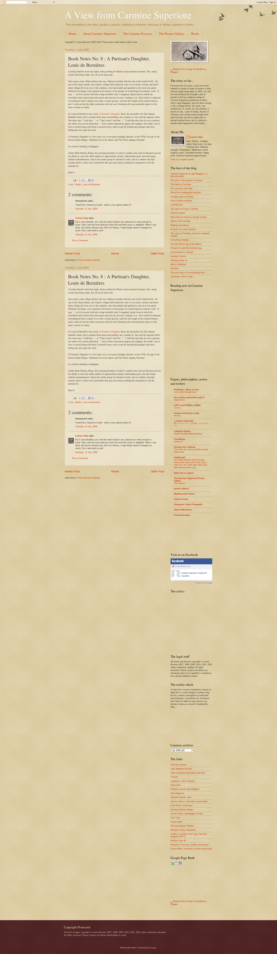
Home (72, 33)
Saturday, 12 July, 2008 (86, 209)
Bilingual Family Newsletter (183, 830)
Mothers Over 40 (178, 840)
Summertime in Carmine (182, 252)
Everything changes (180, 240)
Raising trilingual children (182, 826)
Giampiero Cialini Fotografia (188, 504)
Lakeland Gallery (182, 431)
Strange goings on (179, 260)
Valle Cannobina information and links (188, 773)
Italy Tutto (175, 817)
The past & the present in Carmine (186, 180)
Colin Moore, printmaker (182, 805)
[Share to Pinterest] (92, 180)
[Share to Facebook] (89, 180)
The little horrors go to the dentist (186, 244)
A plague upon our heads (182, 196)
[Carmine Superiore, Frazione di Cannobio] (176, 577)
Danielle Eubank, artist (181, 797)
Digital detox (179, 400)
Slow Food (175, 785)
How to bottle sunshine (181, 200)
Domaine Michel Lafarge (182, 809)
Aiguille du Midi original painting (188, 434)
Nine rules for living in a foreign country (189, 217)
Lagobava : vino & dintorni (183, 781)
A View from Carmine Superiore (128, 14)
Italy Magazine (177, 793)
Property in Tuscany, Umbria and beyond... (190, 845)
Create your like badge (203, 583)
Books (195, 33)
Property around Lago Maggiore (185, 789)
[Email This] (80, 180)
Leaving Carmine (178, 256)
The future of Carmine (181, 184)
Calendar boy (177, 205)
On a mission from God (181, 188)
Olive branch (179, 483)
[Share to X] (86, 180)
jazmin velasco (181, 488)
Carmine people (178, 213)
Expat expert (176, 822)
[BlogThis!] (83, 180)
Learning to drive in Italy (182, 276)
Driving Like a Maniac (184, 447)
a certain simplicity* (184, 421)
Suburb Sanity (181, 499)
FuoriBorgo (179, 439)
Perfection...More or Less (186, 389)
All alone (175, 268)
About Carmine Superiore (100, 33)
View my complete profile (182, 159)
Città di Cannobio (178, 764)
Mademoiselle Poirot (184, 494)
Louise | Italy (81, 218)
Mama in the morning (180, 221)
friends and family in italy (186, 413)
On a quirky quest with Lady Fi (189, 397)
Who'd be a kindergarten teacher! (186, 192)
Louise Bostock (181, 566)
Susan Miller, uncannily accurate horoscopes (191, 849)
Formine (174, 777)
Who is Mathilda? (179, 264)
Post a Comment (80, 240)
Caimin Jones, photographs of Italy (187, 813)
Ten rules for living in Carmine (184, 209)
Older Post (157, 253)
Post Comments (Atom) (89, 260)
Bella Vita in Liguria (184, 473)
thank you (178, 442)
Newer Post (72, 253)
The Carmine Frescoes (137, 33)
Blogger (152, 947)
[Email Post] (74, 180)
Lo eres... (178, 408)
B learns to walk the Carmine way (186, 248)
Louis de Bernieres (91, 184)
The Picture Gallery (172, 33)
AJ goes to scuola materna (183, 229)
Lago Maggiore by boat (181, 768)
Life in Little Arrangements (185, 392)
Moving (177, 416)
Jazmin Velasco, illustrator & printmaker (189, 801)
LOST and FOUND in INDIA (187, 405)
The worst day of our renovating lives (188, 272)
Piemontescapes (182, 515)
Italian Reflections (183, 510)
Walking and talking (180, 225)
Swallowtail (179, 457)
